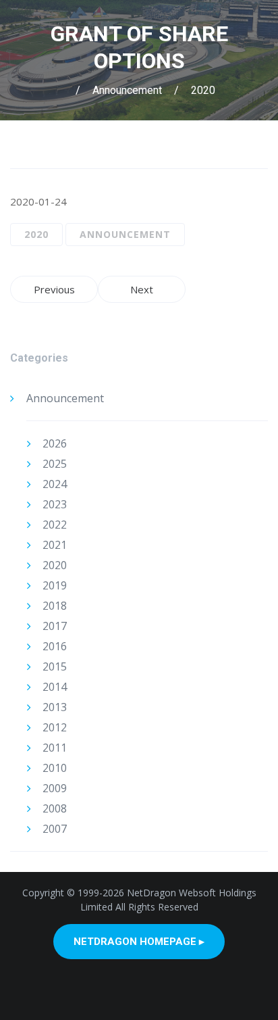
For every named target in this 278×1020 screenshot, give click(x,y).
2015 (55, 666)
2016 (55, 646)
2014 (55, 686)
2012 (55, 727)
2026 (55, 443)
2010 (55, 767)
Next (141, 289)
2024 (55, 484)
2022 (55, 524)
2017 (55, 625)
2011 (55, 747)
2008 (55, 808)
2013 (55, 707)
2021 (55, 544)
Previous (54, 289)
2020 (203, 90)
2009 (55, 788)
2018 (55, 605)
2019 (55, 585)
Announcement (127, 90)
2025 (55, 463)
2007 (55, 828)
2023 (55, 504)
